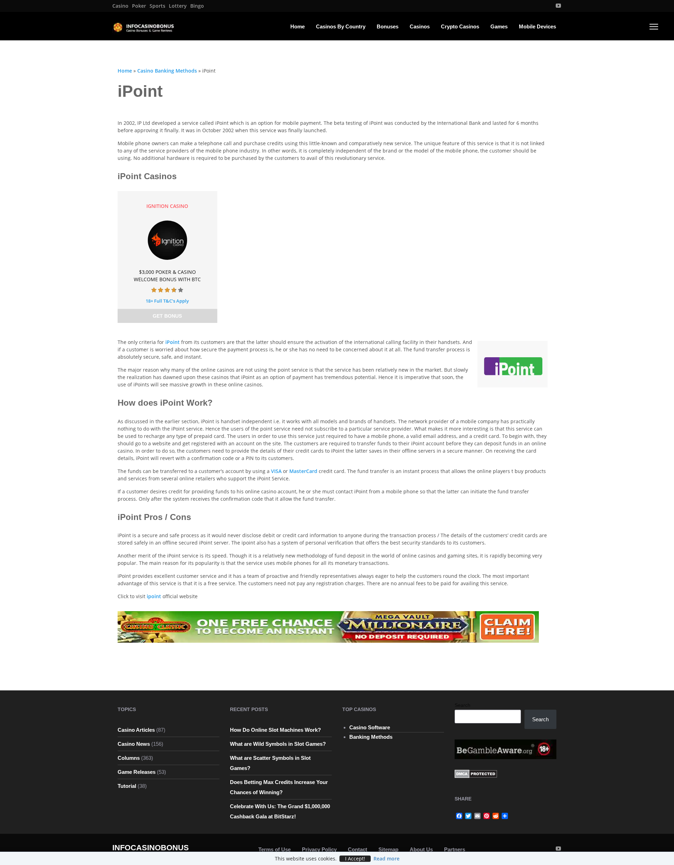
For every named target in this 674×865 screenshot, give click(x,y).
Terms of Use (274, 849)
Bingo (197, 6)
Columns (129, 758)
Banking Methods (370, 737)
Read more (386, 858)
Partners (454, 849)
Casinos (420, 26)
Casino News (134, 744)
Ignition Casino (167, 206)
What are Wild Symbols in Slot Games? (278, 744)
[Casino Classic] (328, 626)
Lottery (178, 6)
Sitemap (388, 849)
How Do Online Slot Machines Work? (275, 730)
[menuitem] (120, 6)
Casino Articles (136, 730)
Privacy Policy (319, 849)
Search (462, 705)
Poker (139, 6)
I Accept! (355, 859)
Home (297, 26)
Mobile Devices (537, 26)
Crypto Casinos (460, 26)
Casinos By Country (340, 26)
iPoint (173, 342)
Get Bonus (167, 316)
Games (499, 26)
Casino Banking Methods (167, 70)
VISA (277, 471)
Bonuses (387, 26)
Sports (157, 6)
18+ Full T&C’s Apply (167, 301)
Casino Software (369, 727)
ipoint (154, 596)
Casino (120, 6)
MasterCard (304, 471)
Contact (357, 849)
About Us (421, 849)
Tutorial (127, 786)
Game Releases (137, 772)
